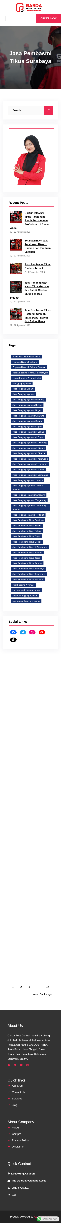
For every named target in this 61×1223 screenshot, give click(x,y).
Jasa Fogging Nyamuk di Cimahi (29, 448)
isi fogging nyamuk (22, 383)
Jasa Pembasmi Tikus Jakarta (27, 552)
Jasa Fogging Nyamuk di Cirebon (29, 453)
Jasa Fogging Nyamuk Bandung (28, 399)
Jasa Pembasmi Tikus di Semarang (30, 547)
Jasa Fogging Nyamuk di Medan (29, 469)
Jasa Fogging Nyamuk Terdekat (28, 515)
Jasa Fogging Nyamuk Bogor (27, 410)
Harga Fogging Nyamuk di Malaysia (30, 372)
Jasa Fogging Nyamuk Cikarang (28, 415)
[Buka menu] (3, 18)
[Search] (48, 110)
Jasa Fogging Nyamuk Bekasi (27, 405)
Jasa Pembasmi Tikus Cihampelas (27, 781)
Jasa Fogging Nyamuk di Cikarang (30, 442)
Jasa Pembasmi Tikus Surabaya (28, 568)
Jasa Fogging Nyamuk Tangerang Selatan (29, 507)
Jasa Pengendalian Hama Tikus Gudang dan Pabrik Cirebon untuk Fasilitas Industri (29, 290)
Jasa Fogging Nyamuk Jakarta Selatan (28, 487)
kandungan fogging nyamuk (26, 590)
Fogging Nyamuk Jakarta (25, 362)
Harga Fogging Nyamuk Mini (27, 378)
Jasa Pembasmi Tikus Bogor (27, 536)
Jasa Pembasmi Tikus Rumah (27, 563)
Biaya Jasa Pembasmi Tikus (26, 356)
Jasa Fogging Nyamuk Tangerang (29, 500)
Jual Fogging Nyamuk (23, 585)
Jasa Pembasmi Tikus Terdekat (28, 579)
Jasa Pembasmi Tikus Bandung (28, 520)
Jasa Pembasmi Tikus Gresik (25, 888)
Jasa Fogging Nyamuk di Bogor (28, 437)
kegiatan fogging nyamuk (25, 595)
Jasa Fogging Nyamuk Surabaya (29, 495)
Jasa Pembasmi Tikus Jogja (26, 558)
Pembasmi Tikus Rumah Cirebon (26, 669)
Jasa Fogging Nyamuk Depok (27, 426)
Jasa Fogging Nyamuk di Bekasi (28, 432)
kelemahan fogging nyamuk (26, 601)
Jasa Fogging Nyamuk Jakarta (28, 480)
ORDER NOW (48, 18)
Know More (16, 752)
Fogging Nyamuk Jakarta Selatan (29, 367)
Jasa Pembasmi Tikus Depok (27, 542)
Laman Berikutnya (43, 994)
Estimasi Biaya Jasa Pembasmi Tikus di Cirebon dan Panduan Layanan (38, 246)
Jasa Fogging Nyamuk (24, 394)
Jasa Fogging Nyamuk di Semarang (30, 475)
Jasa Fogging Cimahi (23, 388)
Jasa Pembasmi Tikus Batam (27, 525)
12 (47, 986)
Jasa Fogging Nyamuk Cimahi (27, 421)
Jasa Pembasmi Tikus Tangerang (29, 574)
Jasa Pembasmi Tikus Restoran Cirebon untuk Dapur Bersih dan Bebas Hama (38, 316)
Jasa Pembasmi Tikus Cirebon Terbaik (38, 266)
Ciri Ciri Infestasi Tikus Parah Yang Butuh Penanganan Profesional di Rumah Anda (30, 220)
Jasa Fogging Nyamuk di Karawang (30, 459)
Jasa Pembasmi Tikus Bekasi (27, 531)
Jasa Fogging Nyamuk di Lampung (30, 464)
